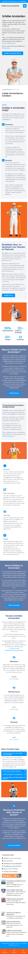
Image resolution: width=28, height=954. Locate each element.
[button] (25, 6)
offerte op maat (7, 436)
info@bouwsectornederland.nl (14, 650)
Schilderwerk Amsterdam (14, 930)
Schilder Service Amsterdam (10, 6)
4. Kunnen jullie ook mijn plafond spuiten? (12, 778)
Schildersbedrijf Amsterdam (14, 899)
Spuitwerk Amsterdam (13, 921)
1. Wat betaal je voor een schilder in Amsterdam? (12, 753)
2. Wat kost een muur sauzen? (11, 771)
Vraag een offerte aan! (8, 43)
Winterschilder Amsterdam (14, 890)
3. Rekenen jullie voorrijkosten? (12, 774)
